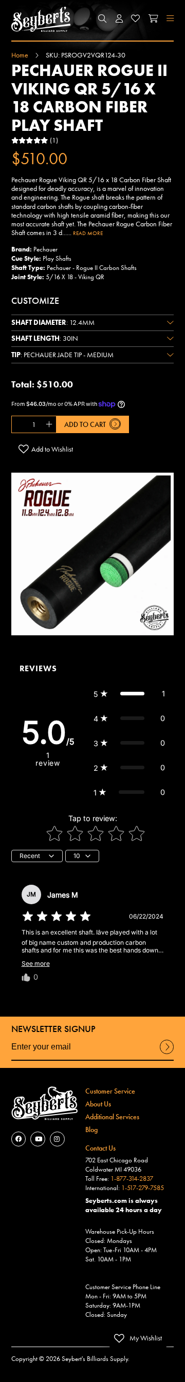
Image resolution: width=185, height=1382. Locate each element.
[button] (103, 19)
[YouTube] (37, 1139)
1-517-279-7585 (142, 1188)
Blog (91, 1129)
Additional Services (112, 1116)
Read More (88, 233)
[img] (56, 916)
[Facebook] (18, 1139)
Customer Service (110, 1091)
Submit (166, 1053)
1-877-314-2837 (131, 1179)
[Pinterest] (57, 1139)
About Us (98, 1103)
